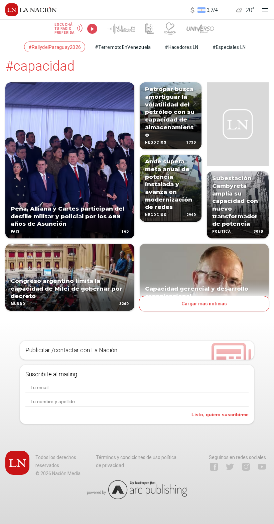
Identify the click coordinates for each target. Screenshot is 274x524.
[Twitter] (230, 466)
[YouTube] (262, 466)
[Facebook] (214, 466)
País (15, 231)
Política (221, 231)
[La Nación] (31, 9)
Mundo (18, 304)
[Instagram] (246, 466)
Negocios (155, 142)
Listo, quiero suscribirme (220, 414)
